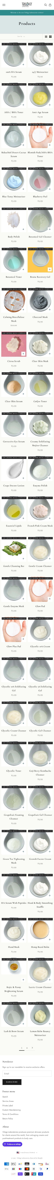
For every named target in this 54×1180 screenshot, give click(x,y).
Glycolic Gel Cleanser (40, 730)
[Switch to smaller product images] (50, 36)
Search (5, 1096)
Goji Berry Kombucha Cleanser (40, 772)
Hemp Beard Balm (40, 947)
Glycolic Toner (13, 770)
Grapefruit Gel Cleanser (40, 814)
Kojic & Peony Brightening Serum (14, 989)
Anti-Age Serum (40, 112)
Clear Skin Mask (40, 361)
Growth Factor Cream (40, 859)
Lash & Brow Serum (14, 1031)
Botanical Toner (14, 276)
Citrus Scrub (13, 361)
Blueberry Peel (40, 196)
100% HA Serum (14, 72)
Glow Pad (40, 606)
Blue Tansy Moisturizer (13, 196)
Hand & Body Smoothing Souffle (40, 905)
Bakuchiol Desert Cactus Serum (14, 154)
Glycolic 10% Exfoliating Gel (14, 688)
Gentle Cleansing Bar (13, 566)
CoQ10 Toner (40, 401)
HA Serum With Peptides (13, 903)
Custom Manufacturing (12, 1110)
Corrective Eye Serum (14, 441)
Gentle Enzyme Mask (14, 606)
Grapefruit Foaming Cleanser (14, 816)
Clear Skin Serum (13, 401)
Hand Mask (13, 947)
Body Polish (14, 236)
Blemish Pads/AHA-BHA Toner (40, 154)
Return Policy (8, 1118)
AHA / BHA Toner (13, 112)
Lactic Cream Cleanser (40, 987)
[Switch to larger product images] (46, 36)
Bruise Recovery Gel (40, 276)
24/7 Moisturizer (40, 72)
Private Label (8, 1105)
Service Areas (8, 1101)
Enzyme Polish (40, 485)
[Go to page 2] (32, 1048)
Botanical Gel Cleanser (40, 236)
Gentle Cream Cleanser (40, 566)
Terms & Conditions (10, 1114)
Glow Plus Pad (14, 646)
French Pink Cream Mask (40, 525)
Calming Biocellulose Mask (13, 319)
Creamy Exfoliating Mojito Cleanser (40, 443)
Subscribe (12, 1082)
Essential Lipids (14, 525)
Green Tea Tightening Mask (14, 861)
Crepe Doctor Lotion (13, 485)
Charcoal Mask (40, 317)
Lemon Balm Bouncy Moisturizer (40, 1033)
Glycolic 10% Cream (40, 646)
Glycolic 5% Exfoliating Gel (40, 688)
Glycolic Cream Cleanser (13, 730)
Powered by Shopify (36, 1158)
